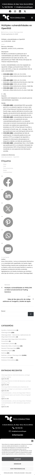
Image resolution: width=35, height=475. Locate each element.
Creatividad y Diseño (7, 343)
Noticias (3, 353)
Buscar (3, 311)
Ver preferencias (17, 469)
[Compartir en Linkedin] (8, 200)
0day (4, 164)
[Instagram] (15, 11)
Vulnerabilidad (7, 172)
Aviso (3, 44)
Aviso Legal (28, 472)
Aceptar (17, 459)
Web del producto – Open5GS (10, 157)
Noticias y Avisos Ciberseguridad (13, 32)
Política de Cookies (8, 472)
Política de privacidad (19, 472)
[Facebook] (10, 11)
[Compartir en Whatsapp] (8, 240)
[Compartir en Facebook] (8, 186)
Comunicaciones (8, 168)
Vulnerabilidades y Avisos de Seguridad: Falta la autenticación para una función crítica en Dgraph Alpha (16, 395)
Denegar (17, 464)
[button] (32, 441)
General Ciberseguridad (8, 348)
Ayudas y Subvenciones (8, 330)
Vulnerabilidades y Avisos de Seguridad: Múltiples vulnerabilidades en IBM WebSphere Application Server (16, 403)
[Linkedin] (20, 11)
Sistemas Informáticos (8, 360)
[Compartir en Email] (8, 253)
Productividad (5, 357)
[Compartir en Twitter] (8, 213)
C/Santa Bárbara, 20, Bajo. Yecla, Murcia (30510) (17, 4)
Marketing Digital (6, 350)
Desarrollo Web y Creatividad (10, 346)
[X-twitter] (25, 11)
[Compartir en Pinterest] (8, 226)
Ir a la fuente (5, 257)
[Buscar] (31, 314)
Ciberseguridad (6, 332)
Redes (5, 170)
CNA (4, 166)
